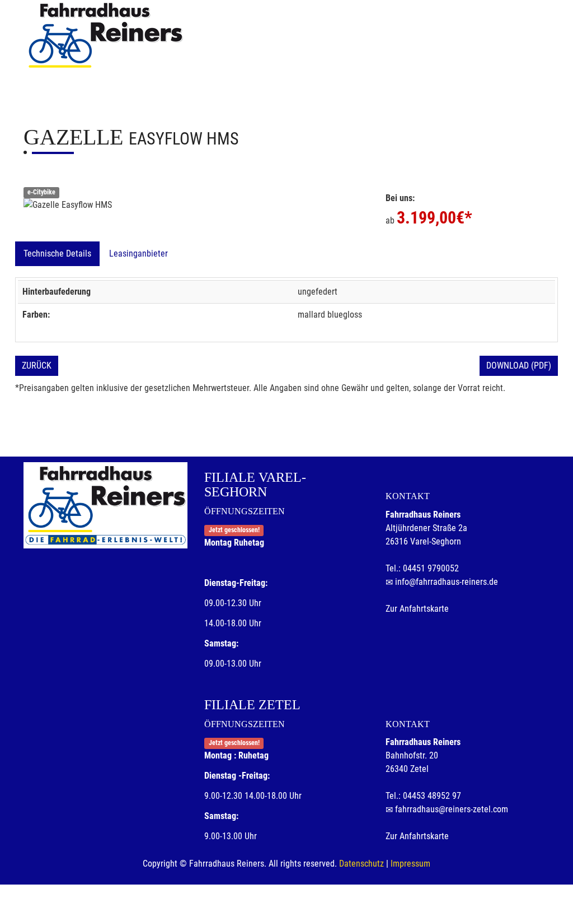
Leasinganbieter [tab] (138, 253)
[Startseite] (105, 35)
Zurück (36, 365)
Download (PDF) (518, 365)
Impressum (410, 863)
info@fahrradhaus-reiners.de (446, 581)
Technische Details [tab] (57, 253)
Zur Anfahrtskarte (417, 608)
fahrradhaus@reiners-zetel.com (451, 809)
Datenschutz (361, 863)
